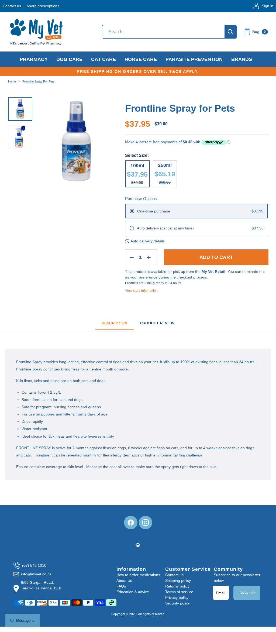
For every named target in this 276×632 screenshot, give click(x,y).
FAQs (121, 586)
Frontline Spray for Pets (38, 81)
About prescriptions (42, 6)
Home (12, 81)
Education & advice (132, 592)
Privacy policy (176, 597)
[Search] (230, 31)
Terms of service (179, 592)
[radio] (196, 211)
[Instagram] (145, 522)
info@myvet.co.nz (36, 574)
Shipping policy (178, 580)
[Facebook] (130, 522)
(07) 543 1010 (34, 565)
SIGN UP (247, 593)
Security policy (177, 603)
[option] (76, 143)
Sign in (267, 6)
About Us (124, 580)
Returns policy (177, 586)
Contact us (12, 6)
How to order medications (138, 575)
